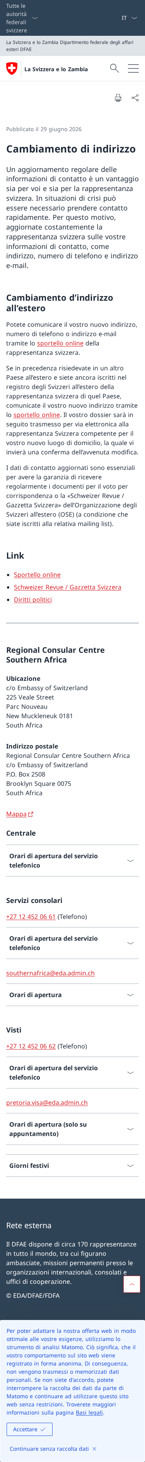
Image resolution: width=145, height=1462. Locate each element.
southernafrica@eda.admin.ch (50, 973)
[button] (131, 1284)
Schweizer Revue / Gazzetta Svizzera (67, 587)
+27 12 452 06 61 (31, 916)
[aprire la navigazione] (133, 68)
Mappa (16, 814)
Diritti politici (33, 599)
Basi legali (89, 1412)
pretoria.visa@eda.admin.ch (47, 1102)
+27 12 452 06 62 (31, 1046)
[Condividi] (134, 97)
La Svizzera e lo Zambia (56, 69)
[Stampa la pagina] (117, 97)
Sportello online (37, 574)
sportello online (60, 343)
